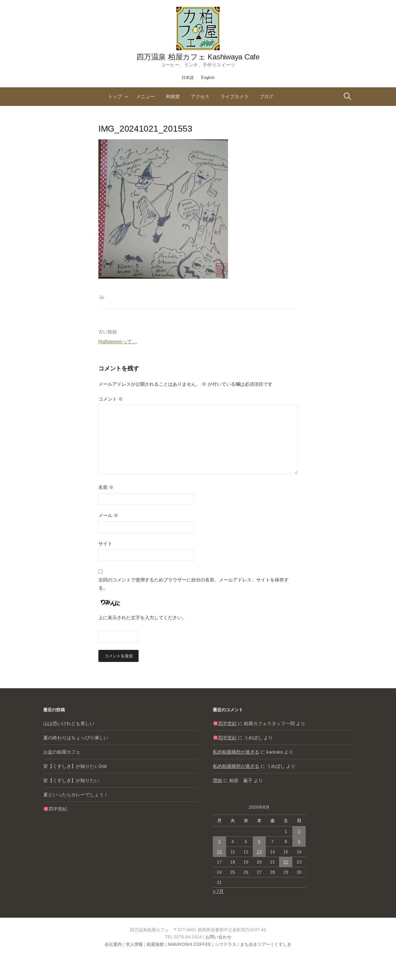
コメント (110, 399)
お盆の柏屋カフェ (61, 752)
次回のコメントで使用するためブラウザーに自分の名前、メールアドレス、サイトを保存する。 (193, 583)
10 (219, 851)
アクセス (200, 96)
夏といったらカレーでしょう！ (75, 794)
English (207, 77)
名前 (106, 487)
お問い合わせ (218, 936)
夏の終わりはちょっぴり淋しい (75, 737)
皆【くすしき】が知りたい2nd (74, 766)
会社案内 (113, 944)
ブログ (266, 96)
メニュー (145, 96)
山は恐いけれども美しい (68, 723)
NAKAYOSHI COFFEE (189, 944)
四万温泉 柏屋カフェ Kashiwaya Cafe (198, 57)
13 (259, 851)
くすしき (282, 944)
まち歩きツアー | (257, 944)
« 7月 (218, 891)
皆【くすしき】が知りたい (71, 780)
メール (108, 515)
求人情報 (134, 944)
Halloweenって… (117, 341)
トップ (115, 96)
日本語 (188, 77)
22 (285, 861)
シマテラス (225, 944)
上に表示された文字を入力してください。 (142, 617)
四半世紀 (58, 808)
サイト (105, 543)
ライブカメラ (234, 96)
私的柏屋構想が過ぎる (236, 752)
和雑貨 (173, 96)
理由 (217, 780)
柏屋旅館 (155, 944)
